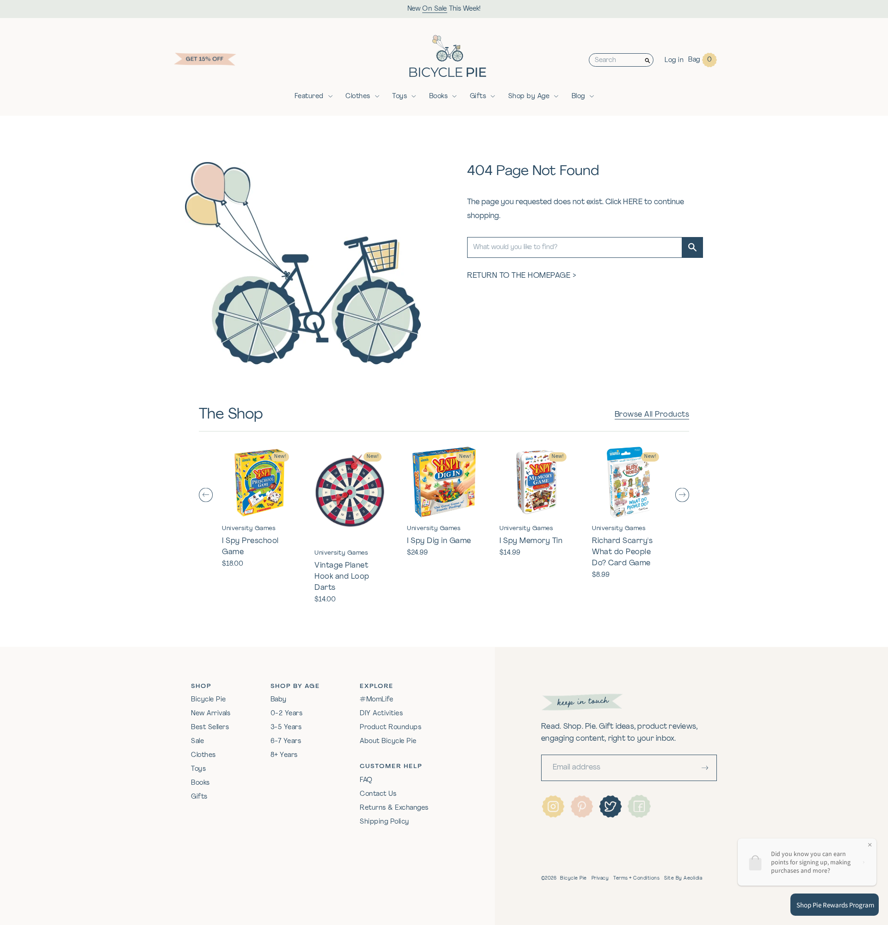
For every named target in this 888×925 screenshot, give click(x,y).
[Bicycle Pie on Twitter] (610, 806)
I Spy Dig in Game (439, 541)
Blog (578, 96)
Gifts (478, 96)
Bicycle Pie (208, 699)
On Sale (434, 9)
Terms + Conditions (636, 878)
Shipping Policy (384, 822)
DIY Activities (381, 713)
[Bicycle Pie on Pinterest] (581, 806)
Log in (674, 60)
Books (438, 96)
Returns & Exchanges (394, 808)
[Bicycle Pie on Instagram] (553, 806)
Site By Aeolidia (683, 878)
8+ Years (284, 755)
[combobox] (615, 60)
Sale (197, 741)
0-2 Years (287, 713)
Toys (399, 96)
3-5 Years (286, 727)
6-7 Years (286, 741)
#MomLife (376, 699)
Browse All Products (652, 415)
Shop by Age (529, 96)
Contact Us (378, 794)
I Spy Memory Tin (531, 541)
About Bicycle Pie (388, 741)
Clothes (357, 96)
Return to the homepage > (521, 276)
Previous (206, 495)
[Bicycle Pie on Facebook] (639, 806)
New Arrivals (210, 713)
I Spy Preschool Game (250, 547)
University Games (248, 528)
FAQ (366, 780)
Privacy (600, 878)
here (632, 202)
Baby (279, 699)
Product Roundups (390, 727)
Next (682, 495)
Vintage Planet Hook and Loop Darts (342, 577)
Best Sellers (210, 727)
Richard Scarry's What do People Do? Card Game (622, 552)
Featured (309, 96)
